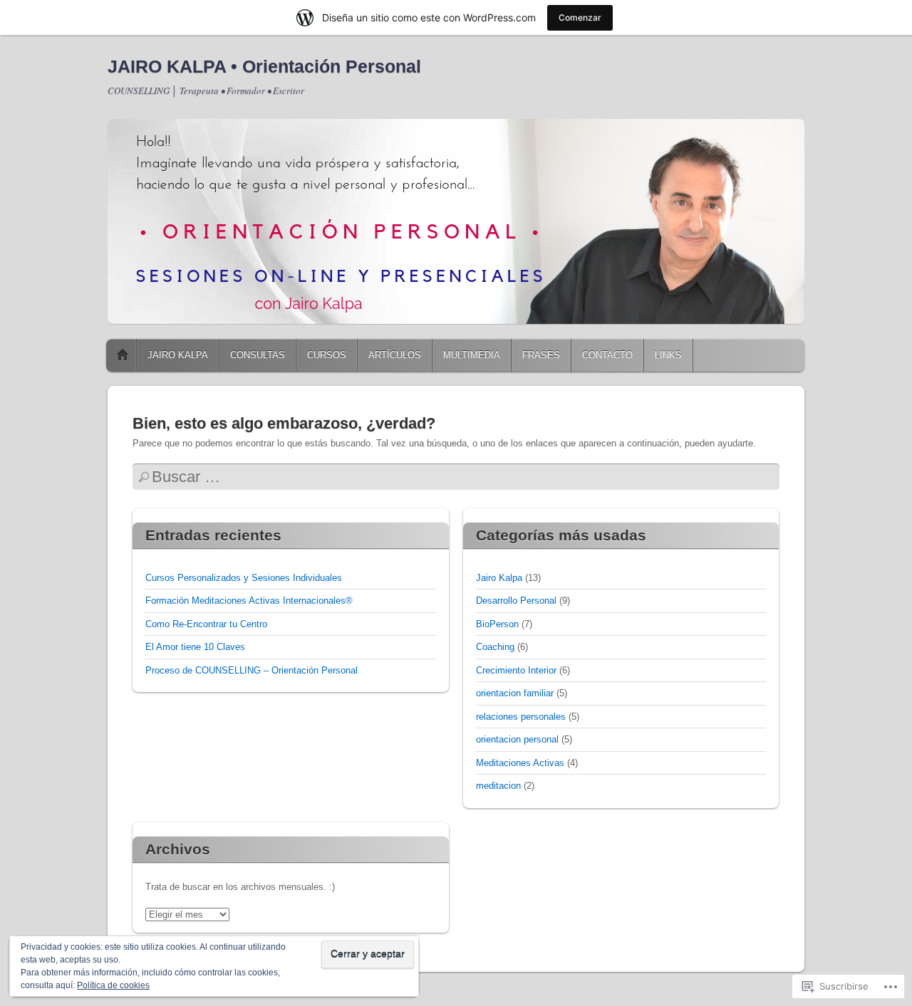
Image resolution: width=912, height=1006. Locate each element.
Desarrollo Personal (516, 600)
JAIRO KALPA (177, 355)
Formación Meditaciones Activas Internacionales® (249, 600)
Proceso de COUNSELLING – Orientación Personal (251, 670)
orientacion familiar (515, 693)
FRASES (541, 355)
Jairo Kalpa (499, 577)
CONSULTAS (257, 355)
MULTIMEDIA (471, 355)
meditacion (498, 785)
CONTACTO (607, 355)
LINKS (668, 355)
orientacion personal (517, 739)
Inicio (122, 355)
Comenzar (580, 17)
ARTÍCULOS (394, 355)
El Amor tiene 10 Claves (195, 646)
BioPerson (497, 624)
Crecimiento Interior (516, 670)
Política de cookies (113, 985)
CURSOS (326, 355)
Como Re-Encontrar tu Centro (206, 624)
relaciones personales (521, 716)
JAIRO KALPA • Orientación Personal (264, 66)
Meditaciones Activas (520, 763)
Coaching (495, 646)
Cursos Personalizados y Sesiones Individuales (243, 577)
